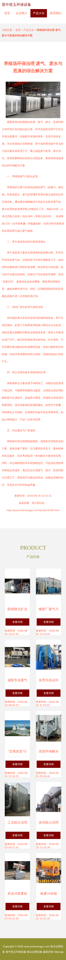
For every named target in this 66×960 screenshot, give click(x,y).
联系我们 (56, 13)
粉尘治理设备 (34, 951)
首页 (7, 13)
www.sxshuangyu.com (37, 946)
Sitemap (59, 951)
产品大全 (39, 13)
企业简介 (21, 13)
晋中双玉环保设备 (16, 5)
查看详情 (17, 622)
